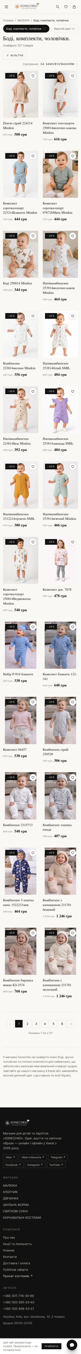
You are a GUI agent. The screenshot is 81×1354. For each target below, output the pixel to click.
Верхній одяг (64, 28)
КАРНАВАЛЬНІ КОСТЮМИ (22, 1217)
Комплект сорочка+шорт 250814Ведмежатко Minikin (17, 596)
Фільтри (17, 55)
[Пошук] (57, 7)
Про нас (9, 1237)
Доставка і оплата (16, 1263)
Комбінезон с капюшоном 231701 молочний (57, 985)
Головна (8, 20)
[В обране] (33, 76)
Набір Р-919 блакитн (18, 674)
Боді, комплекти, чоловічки (26, 28)
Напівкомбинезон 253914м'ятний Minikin (59, 516)
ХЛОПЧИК (10, 1192)
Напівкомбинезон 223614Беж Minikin (17, 441)
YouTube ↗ (56, 1164)
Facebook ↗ (13, 1164)
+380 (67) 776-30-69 (18, 1296)
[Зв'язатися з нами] (72, 1345)
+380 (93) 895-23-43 (18, 1302)
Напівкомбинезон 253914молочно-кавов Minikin (59, 288)
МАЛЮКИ (23, 20)
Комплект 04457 (15, 749)
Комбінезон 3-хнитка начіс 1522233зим (18, 902)
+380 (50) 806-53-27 (18, 1309)
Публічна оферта (15, 1269)
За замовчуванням (48, 64)
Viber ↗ (10, 1157)
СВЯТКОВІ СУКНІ (15, 1211)
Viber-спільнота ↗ (32, 1157)
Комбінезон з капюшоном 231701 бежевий (57, 905)
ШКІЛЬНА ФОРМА (16, 1205)
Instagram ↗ (35, 1164)
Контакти (10, 1257)
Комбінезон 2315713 (18, 824)
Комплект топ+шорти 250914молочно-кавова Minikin (59, 128)
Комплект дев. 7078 (57, 589)
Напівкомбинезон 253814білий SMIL (56, 365)
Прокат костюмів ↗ (18, 1276)
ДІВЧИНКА (10, 1198)
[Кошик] (74, 7)
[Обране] (66, 7)
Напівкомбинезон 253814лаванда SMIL (58, 441)
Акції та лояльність (17, 1244)
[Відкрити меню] (6, 6)
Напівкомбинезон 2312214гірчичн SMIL (19, 516)
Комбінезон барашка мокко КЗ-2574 (18, 982)
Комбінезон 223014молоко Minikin (19, 365)
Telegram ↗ (58, 1157)
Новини (8, 1250)
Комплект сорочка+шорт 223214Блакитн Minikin (20, 208)
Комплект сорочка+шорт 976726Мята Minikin (57, 208)
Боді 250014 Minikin (17, 283)
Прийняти (51, 1346)
